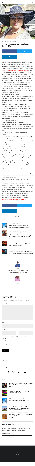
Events (24, 231)
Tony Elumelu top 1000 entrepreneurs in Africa (15, 70)
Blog (3, 41)
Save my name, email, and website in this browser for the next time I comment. (17, 337)
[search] (31, 360)
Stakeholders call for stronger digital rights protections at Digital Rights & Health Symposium (21, 236)
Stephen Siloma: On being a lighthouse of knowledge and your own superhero (18, 270)
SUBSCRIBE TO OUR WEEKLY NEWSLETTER (14, 199)
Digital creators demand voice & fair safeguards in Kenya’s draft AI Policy (19, 226)
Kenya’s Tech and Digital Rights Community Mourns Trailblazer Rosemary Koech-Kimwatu (21, 385)
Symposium (27, 232)
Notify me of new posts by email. (11, 344)
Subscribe (17, 438)
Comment (4, 303)
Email (3, 329)
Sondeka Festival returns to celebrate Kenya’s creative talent (19, 391)
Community (19, 231)
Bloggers (7, 41)
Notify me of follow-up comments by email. (13, 340)
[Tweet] (24, 51)
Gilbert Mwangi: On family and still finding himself (17, 285)
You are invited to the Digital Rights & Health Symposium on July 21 (19, 244)
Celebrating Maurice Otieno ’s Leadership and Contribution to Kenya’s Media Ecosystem (20, 416)
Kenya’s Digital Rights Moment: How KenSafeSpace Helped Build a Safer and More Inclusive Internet (19, 408)
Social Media (21, 232)
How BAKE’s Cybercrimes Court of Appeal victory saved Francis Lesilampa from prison (21, 252)
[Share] (9, 51)
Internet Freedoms (16, 223)
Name (3, 322)
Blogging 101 (13, 41)
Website (20, 329)
